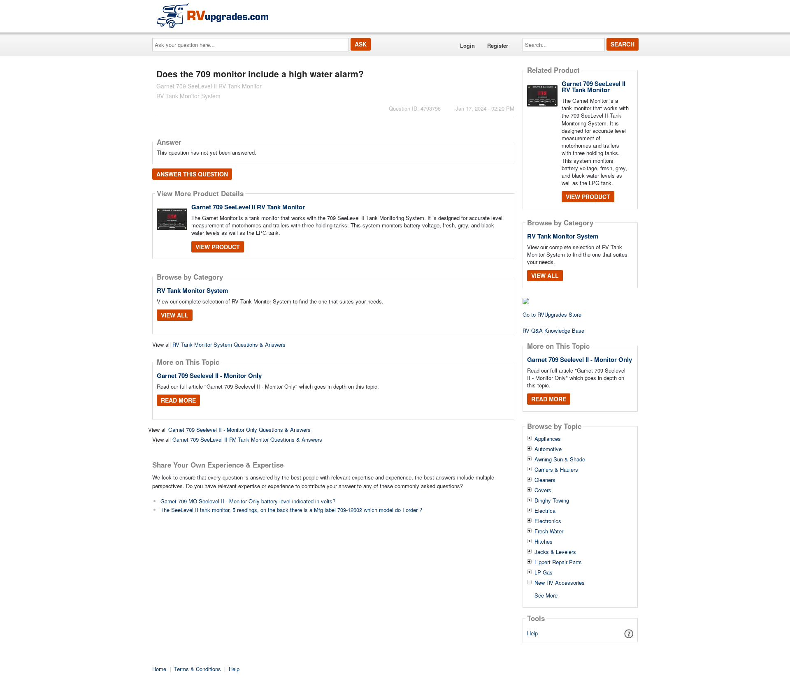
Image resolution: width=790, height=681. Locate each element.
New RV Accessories (559, 583)
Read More (178, 400)
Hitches (543, 541)
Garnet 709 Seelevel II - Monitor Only (209, 375)
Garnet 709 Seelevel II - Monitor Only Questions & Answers (239, 429)
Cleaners (544, 480)
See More (546, 594)
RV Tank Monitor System (192, 290)
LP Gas (543, 572)
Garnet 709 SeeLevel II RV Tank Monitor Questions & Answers (247, 439)
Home (159, 669)
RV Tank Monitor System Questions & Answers (229, 344)
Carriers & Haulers (556, 470)
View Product (217, 247)
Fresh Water (548, 531)
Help (532, 633)
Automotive (548, 449)
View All (174, 315)
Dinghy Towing (551, 500)
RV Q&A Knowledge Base (553, 330)
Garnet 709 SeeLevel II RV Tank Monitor (248, 206)
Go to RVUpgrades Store (552, 314)
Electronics (547, 521)
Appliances (547, 439)
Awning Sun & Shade (559, 459)
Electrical (545, 511)
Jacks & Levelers (555, 552)
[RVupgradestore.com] (212, 15)
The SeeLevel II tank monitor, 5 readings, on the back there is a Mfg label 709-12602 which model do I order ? (291, 510)
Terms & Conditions (197, 669)
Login (467, 45)
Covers (542, 490)
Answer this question (192, 174)
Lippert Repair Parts (558, 562)
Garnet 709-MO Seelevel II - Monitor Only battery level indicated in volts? (247, 501)
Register (497, 45)
